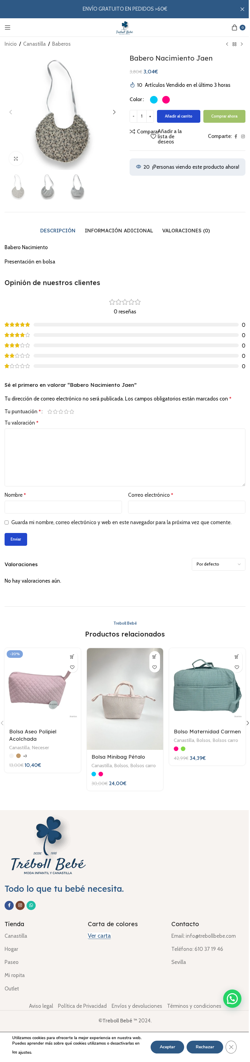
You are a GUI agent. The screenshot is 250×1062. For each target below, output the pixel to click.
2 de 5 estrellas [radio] (55, 411)
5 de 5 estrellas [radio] (71, 411)
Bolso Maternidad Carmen (207, 731)
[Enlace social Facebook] (235, 136)
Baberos (61, 44)
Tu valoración (21, 423)
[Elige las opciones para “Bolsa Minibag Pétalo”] (154, 656)
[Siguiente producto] (241, 44)
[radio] (154, 100)
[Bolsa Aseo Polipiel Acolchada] (43, 686)
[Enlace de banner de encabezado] (125, 9)
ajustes (24, 1052)
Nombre (15, 495)
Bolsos (121, 765)
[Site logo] (125, 27)
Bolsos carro (143, 765)
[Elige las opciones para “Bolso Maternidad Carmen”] (237, 656)
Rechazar (205, 1047)
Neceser (40, 747)
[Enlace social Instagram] (243, 136)
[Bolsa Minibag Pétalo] (125, 699)
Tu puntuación (23, 411)
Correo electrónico (150, 495)
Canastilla (34, 44)
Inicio (11, 44)
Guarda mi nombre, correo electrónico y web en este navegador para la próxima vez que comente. (121, 522)
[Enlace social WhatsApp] (31, 905)
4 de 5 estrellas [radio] (66, 411)
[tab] (58, 230)
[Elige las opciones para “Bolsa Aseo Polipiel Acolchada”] (72, 656)
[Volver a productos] (234, 44)
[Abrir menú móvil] (8, 27)
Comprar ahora (224, 116)
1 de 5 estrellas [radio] (49, 411)
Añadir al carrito (178, 116)
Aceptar (167, 1047)
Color (136, 99)
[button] (11, 112)
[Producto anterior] (227, 44)
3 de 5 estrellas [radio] (60, 411)
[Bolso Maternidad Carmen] (207, 686)
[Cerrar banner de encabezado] (242, 9)
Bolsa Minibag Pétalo (118, 756)
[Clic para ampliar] (16, 158)
